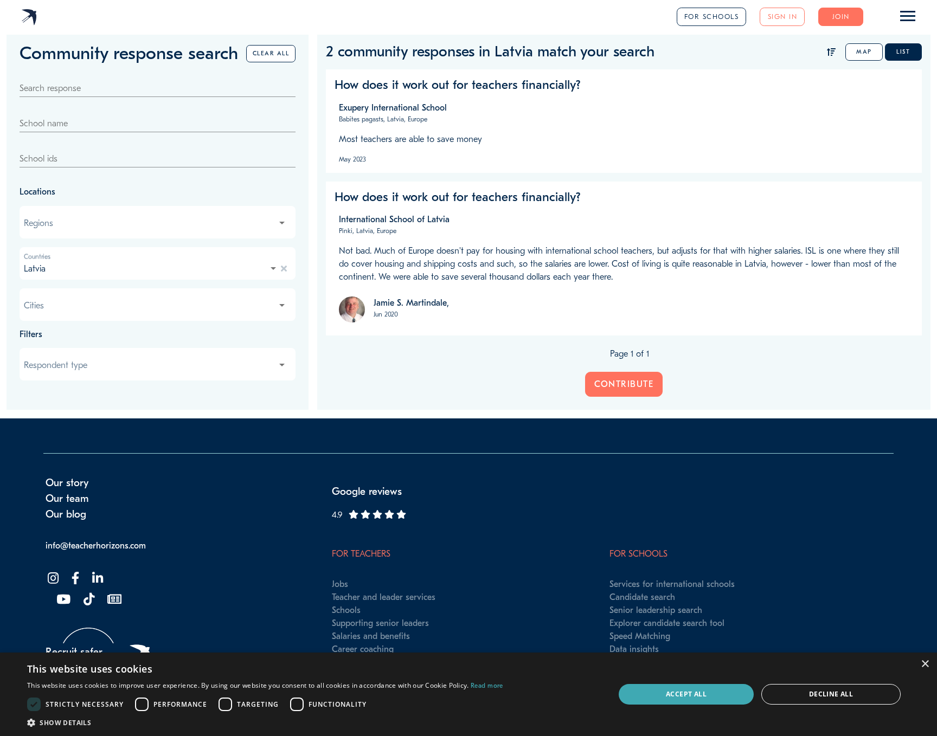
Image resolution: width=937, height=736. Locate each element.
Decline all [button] (831, 694)
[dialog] (468, 694)
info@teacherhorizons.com (96, 546)
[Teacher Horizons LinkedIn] (96, 578)
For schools (711, 16)
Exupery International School (393, 108)
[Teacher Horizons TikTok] (87, 599)
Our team (67, 499)
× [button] (925, 664)
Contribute (623, 384)
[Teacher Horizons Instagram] (52, 578)
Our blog (66, 514)
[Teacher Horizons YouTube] (62, 599)
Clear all (271, 53)
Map (864, 51)
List (903, 51)
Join (841, 16)
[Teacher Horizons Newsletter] (113, 599)
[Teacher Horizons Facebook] (74, 578)
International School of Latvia (394, 219)
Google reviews (367, 492)
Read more (487, 685)
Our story (67, 483)
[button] (265, 722)
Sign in (783, 16)
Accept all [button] (686, 694)
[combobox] (155, 223)
